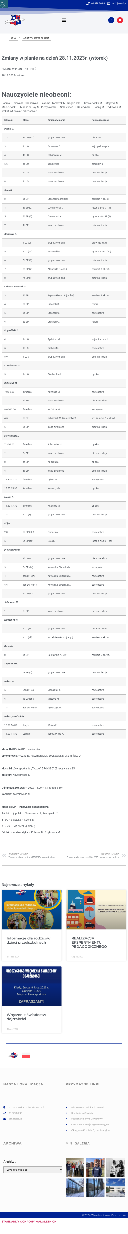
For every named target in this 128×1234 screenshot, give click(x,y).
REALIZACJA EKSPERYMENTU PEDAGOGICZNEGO (89, 942)
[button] (64, 20)
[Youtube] (120, 20)
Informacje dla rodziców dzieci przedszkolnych (28, 940)
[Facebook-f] (111, 20)
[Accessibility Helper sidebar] (4, 4)
